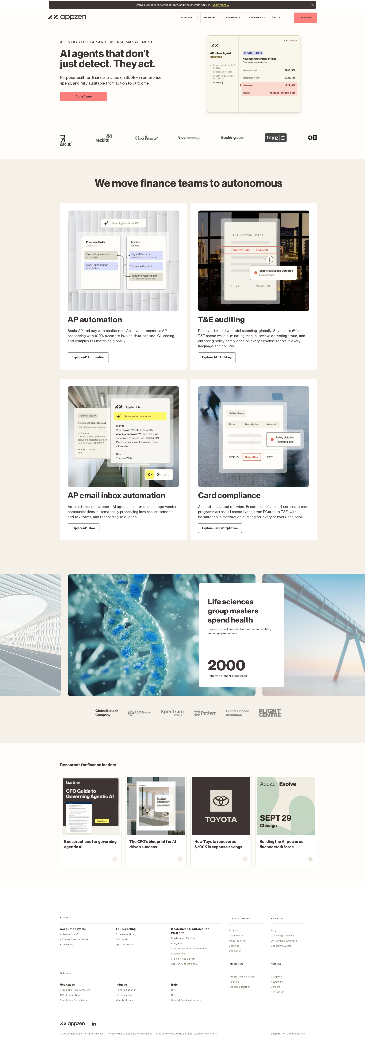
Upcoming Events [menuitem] (281, 945)
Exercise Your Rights (205, 1033)
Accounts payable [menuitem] (73, 929)
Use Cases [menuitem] (67, 985)
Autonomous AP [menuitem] (69, 934)
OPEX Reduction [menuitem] (70, 995)
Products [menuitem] (65, 917)
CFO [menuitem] (174, 989)
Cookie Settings (183, 1033)
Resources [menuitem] (277, 918)
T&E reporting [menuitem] (126, 929)
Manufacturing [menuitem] (124, 1000)
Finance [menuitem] (233, 930)
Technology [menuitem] (236, 935)
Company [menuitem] (276, 976)
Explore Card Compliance (220, 528)
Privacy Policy (115, 1033)
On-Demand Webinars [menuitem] (284, 940)
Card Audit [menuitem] (122, 939)
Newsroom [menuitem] (277, 981)
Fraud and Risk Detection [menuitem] (75, 989)
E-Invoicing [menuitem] (66, 944)
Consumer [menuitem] (235, 951)
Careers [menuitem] (275, 986)
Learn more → (221, 4)
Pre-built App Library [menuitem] (183, 958)
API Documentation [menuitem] (293, 1033)
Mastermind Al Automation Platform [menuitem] (190, 931)
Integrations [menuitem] (236, 963)
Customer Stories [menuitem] (239, 918)
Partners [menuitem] (234, 981)
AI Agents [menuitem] (176, 943)
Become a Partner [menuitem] (239, 986)
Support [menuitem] (275, 1033)
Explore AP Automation (88, 357)
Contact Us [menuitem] (277, 992)
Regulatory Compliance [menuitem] (74, 1000)
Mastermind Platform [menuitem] (183, 938)
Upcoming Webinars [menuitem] (282, 935)
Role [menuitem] (174, 985)
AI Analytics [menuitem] (178, 953)
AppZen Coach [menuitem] (124, 944)
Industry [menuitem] (121, 985)
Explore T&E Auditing (217, 357)
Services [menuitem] (234, 945)
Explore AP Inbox (83, 528)
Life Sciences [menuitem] (124, 995)
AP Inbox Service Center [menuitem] (74, 939)
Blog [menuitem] (273, 930)
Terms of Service (163, 1033)
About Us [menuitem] (276, 963)
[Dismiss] (312, 4)
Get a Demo (305, 17)
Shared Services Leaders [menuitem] (186, 1000)
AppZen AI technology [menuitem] (184, 963)
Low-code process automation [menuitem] (189, 948)
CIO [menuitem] (173, 995)
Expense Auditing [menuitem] (126, 934)
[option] (71, 138)
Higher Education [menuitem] (126, 989)
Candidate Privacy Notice (138, 1033)
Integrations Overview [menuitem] (242, 976)
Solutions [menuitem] (65, 973)
